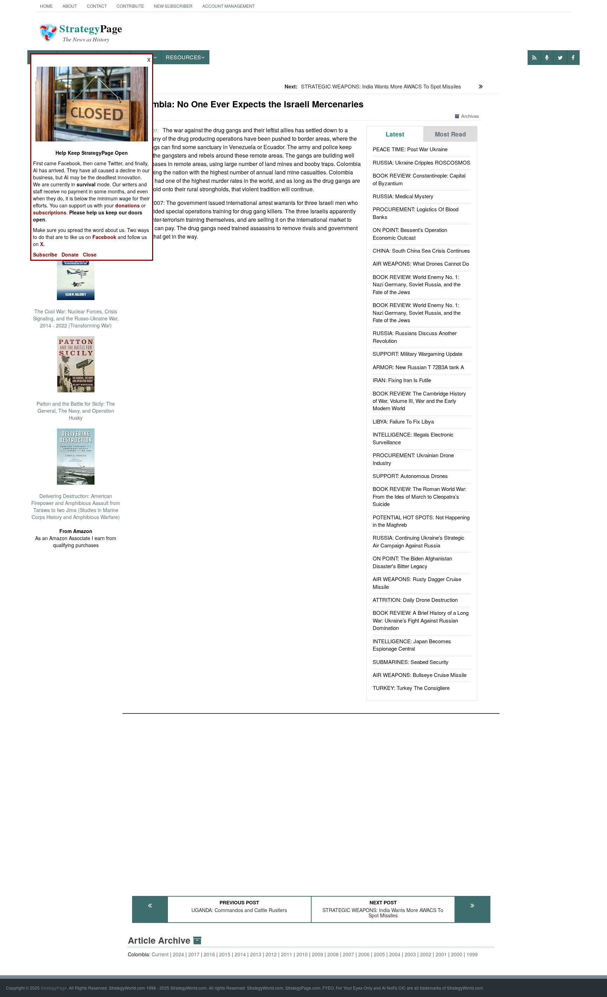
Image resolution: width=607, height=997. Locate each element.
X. (42, 243)
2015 (224, 954)
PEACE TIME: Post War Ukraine (410, 149)
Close (90, 254)
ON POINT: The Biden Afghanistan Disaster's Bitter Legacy (412, 561)
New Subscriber (173, 6)
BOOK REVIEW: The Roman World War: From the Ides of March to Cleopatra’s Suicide (419, 496)
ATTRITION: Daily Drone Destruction (415, 599)
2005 (379, 954)
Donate (70, 254)
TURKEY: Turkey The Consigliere (411, 687)
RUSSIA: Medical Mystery (403, 196)
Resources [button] (183, 57)
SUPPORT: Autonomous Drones (410, 475)
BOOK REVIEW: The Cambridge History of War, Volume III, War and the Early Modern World (419, 401)
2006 (364, 954)
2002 (425, 954)
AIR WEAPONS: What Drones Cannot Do (421, 263)
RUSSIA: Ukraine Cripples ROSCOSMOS (421, 162)
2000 (456, 954)
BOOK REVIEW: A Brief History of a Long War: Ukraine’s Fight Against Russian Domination (421, 620)
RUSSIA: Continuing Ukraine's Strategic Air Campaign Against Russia (418, 541)
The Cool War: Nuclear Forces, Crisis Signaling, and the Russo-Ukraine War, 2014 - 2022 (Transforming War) (76, 318)
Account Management (228, 6)
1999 (472, 954)
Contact (97, 6)
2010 (302, 954)
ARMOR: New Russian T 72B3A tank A (418, 367)
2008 (333, 954)
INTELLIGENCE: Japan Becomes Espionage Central (412, 644)
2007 (348, 954)
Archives (470, 116)
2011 (286, 954)
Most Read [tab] (450, 134)
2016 (209, 954)
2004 (394, 954)
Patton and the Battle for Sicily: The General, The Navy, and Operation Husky (76, 410)
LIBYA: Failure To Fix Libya (403, 421)
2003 (410, 954)
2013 (255, 954)
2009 (317, 954)
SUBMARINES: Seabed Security (411, 661)
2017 (194, 954)
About (70, 6)
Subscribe (45, 254)
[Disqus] (311, 801)
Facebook (104, 236)
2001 (441, 954)
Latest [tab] (395, 134)
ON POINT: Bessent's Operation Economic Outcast (410, 233)
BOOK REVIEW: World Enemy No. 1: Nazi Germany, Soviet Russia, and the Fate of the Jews (417, 284)
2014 (240, 954)
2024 (178, 954)
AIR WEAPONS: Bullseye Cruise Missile (419, 674)
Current (160, 954)
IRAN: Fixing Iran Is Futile (402, 380)
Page (90, 32)
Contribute (130, 6)
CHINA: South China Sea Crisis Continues (421, 250)
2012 (271, 954)
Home (46, 6)
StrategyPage (54, 988)
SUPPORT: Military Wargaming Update (417, 353)
